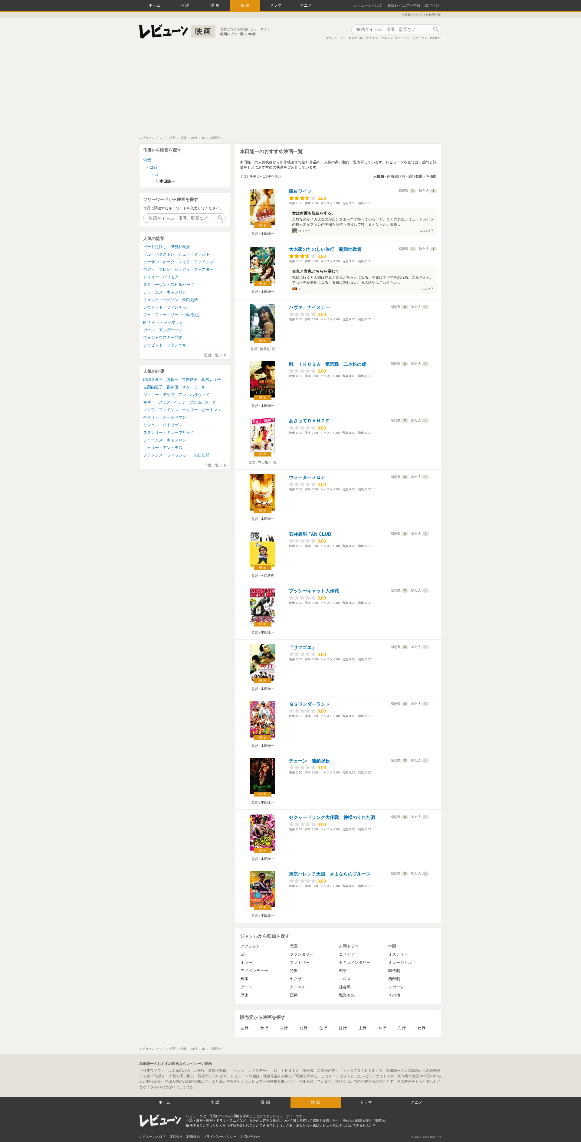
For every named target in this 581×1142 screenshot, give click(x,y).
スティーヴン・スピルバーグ (168, 284)
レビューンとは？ (367, 5)
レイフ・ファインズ (196, 262)
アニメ (306, 5)
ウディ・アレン (157, 269)
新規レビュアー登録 (403, 5)
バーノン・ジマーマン (412, 38)
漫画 (215, 5)
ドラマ (275, 5)
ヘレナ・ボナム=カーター (197, 402)
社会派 (345, 987)
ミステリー (398, 954)
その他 (394, 995)
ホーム (154, 5)
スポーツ (396, 987)
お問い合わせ (250, 1136)
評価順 (431, 176)
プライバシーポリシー (220, 1136)
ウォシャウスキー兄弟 (162, 337)
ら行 (402, 1028)
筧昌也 (265, 349)
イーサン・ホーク (159, 262)
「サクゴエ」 (302, 647)
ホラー (246, 962)
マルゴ (436, 38)
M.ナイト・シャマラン (163, 322)
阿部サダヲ (153, 379)
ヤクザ (296, 979)
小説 (185, 5)
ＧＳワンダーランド (309, 704)
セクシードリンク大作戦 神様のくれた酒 (332, 817)
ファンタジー (301, 954)
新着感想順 (396, 176)
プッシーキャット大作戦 (314, 590)
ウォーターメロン (307, 477)
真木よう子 (211, 379)
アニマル (298, 987)
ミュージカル (400, 962)
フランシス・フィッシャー (166, 455)
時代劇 (394, 970)
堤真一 (172, 379)
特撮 (294, 970)
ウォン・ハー (337, 38)
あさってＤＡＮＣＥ (309, 420)
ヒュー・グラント (194, 254)
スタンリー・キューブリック (168, 432)
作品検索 (436, 29)
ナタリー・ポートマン (202, 409)
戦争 (343, 970)
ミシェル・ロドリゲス (162, 425)
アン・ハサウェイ (194, 394)
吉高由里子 (153, 387)
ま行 (362, 1028)
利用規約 (193, 1136)
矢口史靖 (190, 299)
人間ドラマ (349, 946)
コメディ (347, 954)
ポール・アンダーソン (162, 330)
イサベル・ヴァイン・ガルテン (372, 38)
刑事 (244, 979)
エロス (345, 979)
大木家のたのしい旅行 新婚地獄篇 (325, 249)
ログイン (432, 5)
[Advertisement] (290, 90)
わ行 (421, 1028)
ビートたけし (155, 246)
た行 (303, 1028)
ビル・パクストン (159, 254)
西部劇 (394, 979)
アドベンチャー (254, 970)
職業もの (347, 995)
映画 (246, 5)
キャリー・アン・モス (162, 447)
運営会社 (176, 1136)
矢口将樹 (267, 576)
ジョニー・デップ (159, 394)
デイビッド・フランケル (164, 345)
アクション (250, 946)
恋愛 (294, 946)
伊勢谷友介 (180, 246)
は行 (343, 1028)
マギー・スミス (157, 402)
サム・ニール (193, 387)
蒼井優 (172, 387)
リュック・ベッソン (161, 299)
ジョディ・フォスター (194, 269)
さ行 (284, 1028)
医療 (294, 995)
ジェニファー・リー (161, 314)
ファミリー (300, 962)
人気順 (378, 176)
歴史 (244, 995)
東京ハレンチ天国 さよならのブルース (330, 873)
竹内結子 (190, 379)
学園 (392, 946)
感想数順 (415, 176)
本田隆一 (267, 233)
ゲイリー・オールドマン (164, 417)
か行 (264, 1028)
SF (243, 954)
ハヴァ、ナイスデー (309, 307)
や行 (382, 1028)
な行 (323, 1028)
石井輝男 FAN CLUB (310, 534)
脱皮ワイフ (300, 191)
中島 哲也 (190, 314)
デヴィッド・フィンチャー (166, 307)
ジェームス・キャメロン (164, 292)
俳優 (147, 160)
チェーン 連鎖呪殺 (309, 760)
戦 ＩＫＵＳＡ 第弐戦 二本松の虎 (327, 364)
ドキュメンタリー (354, 962)
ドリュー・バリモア (161, 277)
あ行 (244, 1028)
